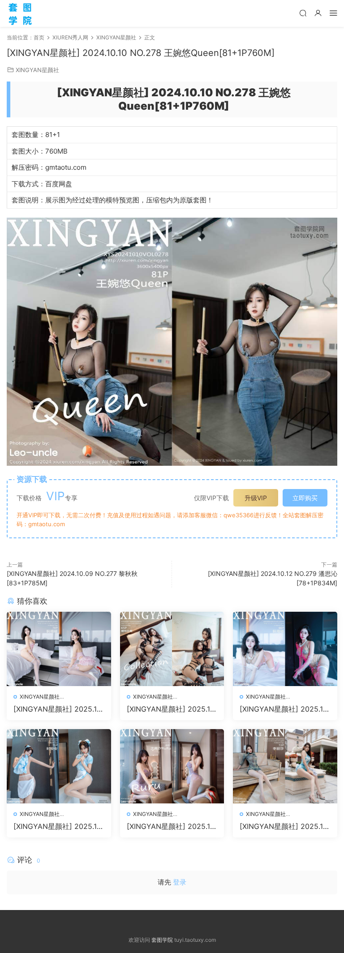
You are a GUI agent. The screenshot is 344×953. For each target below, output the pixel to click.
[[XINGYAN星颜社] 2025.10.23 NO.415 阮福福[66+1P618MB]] (285, 649)
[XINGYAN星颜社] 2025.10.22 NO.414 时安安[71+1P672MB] (58, 826)
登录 (179, 882)
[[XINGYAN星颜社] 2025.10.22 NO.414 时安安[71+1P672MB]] (59, 766)
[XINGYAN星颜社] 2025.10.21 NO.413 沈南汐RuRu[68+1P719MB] (171, 826)
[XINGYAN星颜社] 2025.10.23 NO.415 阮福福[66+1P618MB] (284, 708)
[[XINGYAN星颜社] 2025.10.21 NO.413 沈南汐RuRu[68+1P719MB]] (172, 766)
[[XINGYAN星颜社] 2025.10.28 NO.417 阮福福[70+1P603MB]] (59, 649)
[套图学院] (20, 13)
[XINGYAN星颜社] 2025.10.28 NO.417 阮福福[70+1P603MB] (58, 708)
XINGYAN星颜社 (37, 69)
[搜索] (303, 12)
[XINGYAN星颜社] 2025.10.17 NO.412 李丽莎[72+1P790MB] (284, 826)
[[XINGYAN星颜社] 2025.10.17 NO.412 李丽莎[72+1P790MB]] (285, 766)
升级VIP (256, 498)
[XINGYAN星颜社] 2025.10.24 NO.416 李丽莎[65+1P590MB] (171, 708)
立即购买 (305, 498)
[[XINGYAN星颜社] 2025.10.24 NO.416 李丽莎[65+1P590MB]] (172, 649)
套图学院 (162, 939)
